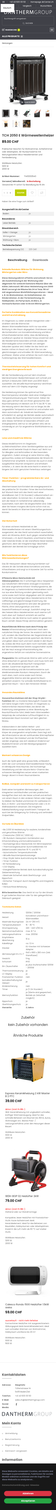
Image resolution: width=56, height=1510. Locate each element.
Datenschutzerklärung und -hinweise (20, 1485)
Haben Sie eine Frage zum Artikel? (18, 201)
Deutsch (7, 8)
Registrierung (12, 1445)
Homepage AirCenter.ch (42, 2)
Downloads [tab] (40, 260)
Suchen (29, 23)
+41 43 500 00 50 (18, 2)
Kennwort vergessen (16, 1451)
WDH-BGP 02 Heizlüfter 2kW (22, 1196)
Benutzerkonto (13, 1439)
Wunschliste (46, 5)
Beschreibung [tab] (17, 260)
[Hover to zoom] (28, 81)
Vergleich (27, 5)
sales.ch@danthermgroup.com (30, 1400)
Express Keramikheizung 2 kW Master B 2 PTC (27, 1095)
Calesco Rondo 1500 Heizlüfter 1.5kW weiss (27, 1306)
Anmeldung (11, 1433)
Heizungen (7, 43)
